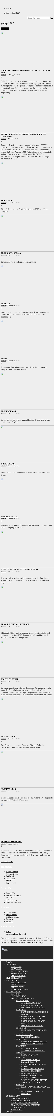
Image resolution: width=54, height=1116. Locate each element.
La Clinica (10, 898)
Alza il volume (12, 872)
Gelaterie (21, 1046)
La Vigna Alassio (29, 1073)
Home (9, 962)
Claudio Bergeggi (30, 1060)
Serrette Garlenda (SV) (33, 1007)
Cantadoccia (18, 1107)
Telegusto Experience (22, 998)
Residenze (21, 1028)
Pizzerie (20, 1053)
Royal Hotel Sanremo (32, 1026)
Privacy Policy (18, 973)
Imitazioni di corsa (13, 895)
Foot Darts (16, 1110)
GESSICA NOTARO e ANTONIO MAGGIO (19, 569)
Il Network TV (13, 980)
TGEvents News (13, 992)
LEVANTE (5, 304)
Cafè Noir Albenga (30, 1037)
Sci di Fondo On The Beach (24, 1103)
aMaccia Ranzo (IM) (31, 1003)
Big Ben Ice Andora (31, 1048)
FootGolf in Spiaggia (22, 1100)
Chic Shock (10, 878)
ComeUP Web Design (34, 943)
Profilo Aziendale (20, 1098)
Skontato (9, 921)
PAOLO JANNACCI (9, 517)
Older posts (7, 862)
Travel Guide (11, 883)
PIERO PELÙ (7, 200)
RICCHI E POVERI (9, 679)
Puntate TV (10, 893)
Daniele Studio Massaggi (34, 1041)
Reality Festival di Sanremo (25, 1105)
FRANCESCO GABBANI (11, 842)
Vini (18, 1089)
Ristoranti (21, 1057)
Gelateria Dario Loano (33, 1051)
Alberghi (21, 1010)
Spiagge (20, 1085)
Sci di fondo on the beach (16, 934)
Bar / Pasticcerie (24, 1035)
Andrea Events (12, 874)
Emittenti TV (17, 987)
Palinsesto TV (18, 985)
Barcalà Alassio (29, 1055)
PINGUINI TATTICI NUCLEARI (15, 624)
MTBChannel (11, 915)
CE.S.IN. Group (12, 917)
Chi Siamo (11, 964)
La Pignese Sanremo (31, 1071)
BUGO (4, 358)
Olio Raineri (11, 912)
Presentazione (18, 983)
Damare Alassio (29, 1062)
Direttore (16, 967)
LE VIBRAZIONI (8, 411)
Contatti (10, 1112)
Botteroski (10, 919)
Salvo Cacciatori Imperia (34, 1080)
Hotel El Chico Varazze (33, 1017)
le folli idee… (11, 900)
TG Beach (10, 876)
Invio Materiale (19, 971)
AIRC (8, 932)
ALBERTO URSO (8, 789)
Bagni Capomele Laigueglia (35, 1087)
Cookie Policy (18, 976)
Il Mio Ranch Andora (32, 1005)
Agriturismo (22, 1001)
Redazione (16, 969)
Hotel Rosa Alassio (31, 1019)
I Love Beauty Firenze (32, 1044)
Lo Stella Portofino (31, 1076)
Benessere (21, 1039)
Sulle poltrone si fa (13, 902)
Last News (16, 994)
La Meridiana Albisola (32, 1069)
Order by (5, 28)
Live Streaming (14, 978)
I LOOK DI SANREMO (11, 253)
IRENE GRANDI (8, 464)
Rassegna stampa (20, 989)
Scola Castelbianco (31, 1082)
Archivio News (18, 996)
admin (3, 75)
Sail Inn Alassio (29, 1078)
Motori (8, 881)
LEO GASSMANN (8, 736)
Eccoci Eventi (13, 1096)
